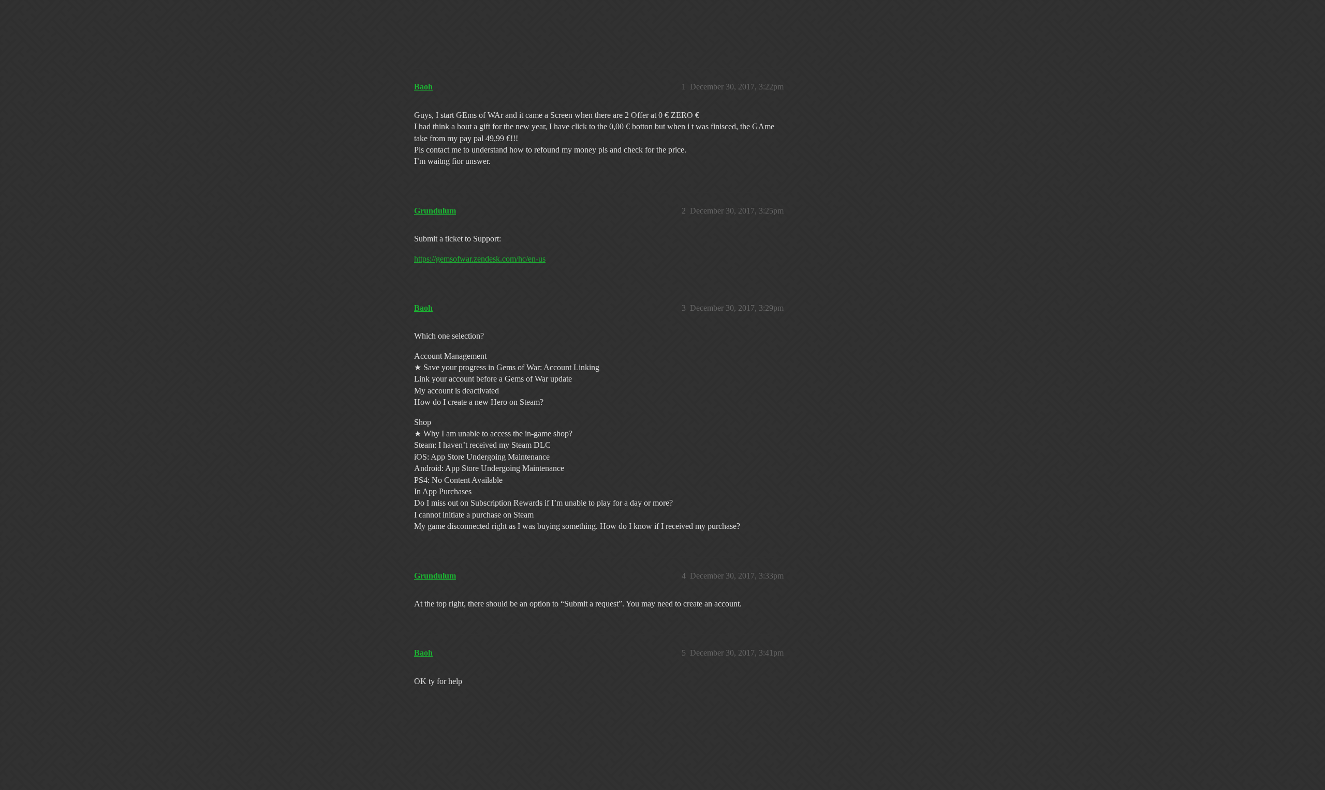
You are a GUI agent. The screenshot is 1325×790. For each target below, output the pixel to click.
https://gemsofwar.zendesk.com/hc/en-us (480, 258)
